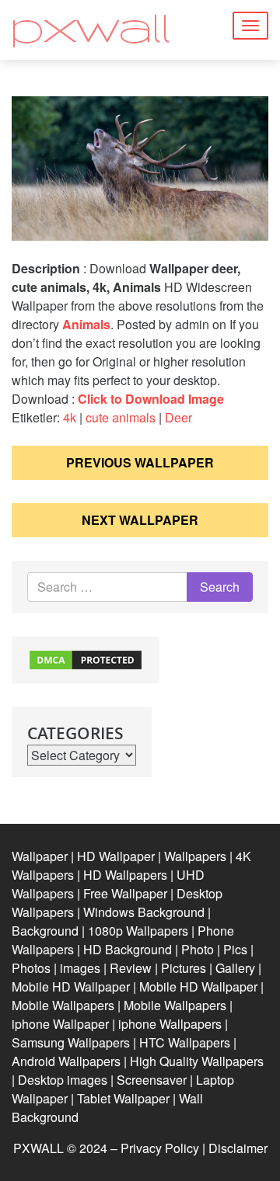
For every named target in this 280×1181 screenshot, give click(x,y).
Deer (178, 417)
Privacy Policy (160, 1148)
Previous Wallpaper (140, 462)
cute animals (121, 417)
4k (69, 417)
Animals (86, 324)
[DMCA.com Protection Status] (85, 658)
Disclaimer (238, 1148)
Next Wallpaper (140, 520)
